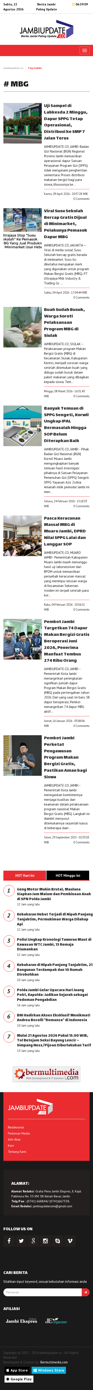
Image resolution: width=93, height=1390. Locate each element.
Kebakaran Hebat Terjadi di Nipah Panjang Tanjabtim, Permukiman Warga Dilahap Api (55, 919)
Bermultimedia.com (54, 1362)
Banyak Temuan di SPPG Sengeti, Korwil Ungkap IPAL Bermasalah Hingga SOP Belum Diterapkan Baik (66, 425)
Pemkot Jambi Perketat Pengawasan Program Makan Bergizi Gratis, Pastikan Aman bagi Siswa (65, 757)
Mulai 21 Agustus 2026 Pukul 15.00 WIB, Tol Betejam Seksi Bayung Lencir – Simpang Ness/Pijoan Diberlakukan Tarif (54, 1041)
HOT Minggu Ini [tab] (68, 875)
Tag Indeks (35, 68)
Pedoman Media (19, 1133)
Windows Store (51, 1370)
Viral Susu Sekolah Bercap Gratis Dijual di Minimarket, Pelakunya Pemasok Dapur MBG (65, 224)
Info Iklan (14, 1139)
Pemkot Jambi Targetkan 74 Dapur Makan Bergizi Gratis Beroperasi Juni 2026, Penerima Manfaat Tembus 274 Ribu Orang (66, 641)
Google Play (21, 1379)
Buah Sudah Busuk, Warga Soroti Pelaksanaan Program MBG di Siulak (64, 323)
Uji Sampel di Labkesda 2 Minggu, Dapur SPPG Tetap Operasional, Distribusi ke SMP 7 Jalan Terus (66, 122)
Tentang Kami (17, 1152)
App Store (19, 1370)
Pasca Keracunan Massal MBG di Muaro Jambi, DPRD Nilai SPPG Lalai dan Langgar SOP (65, 531)
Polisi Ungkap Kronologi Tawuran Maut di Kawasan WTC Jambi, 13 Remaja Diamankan (54, 945)
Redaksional (16, 1127)
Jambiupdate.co (13, 68)
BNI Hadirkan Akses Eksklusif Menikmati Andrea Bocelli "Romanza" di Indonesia (53, 1018)
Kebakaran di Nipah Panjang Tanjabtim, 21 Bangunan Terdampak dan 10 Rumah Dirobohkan (55, 970)
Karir (11, 1145)
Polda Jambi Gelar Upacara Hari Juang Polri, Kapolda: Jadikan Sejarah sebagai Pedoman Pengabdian (52, 995)
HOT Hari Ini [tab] (24, 875)
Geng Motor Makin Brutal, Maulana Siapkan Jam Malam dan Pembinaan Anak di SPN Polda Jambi (54, 894)
